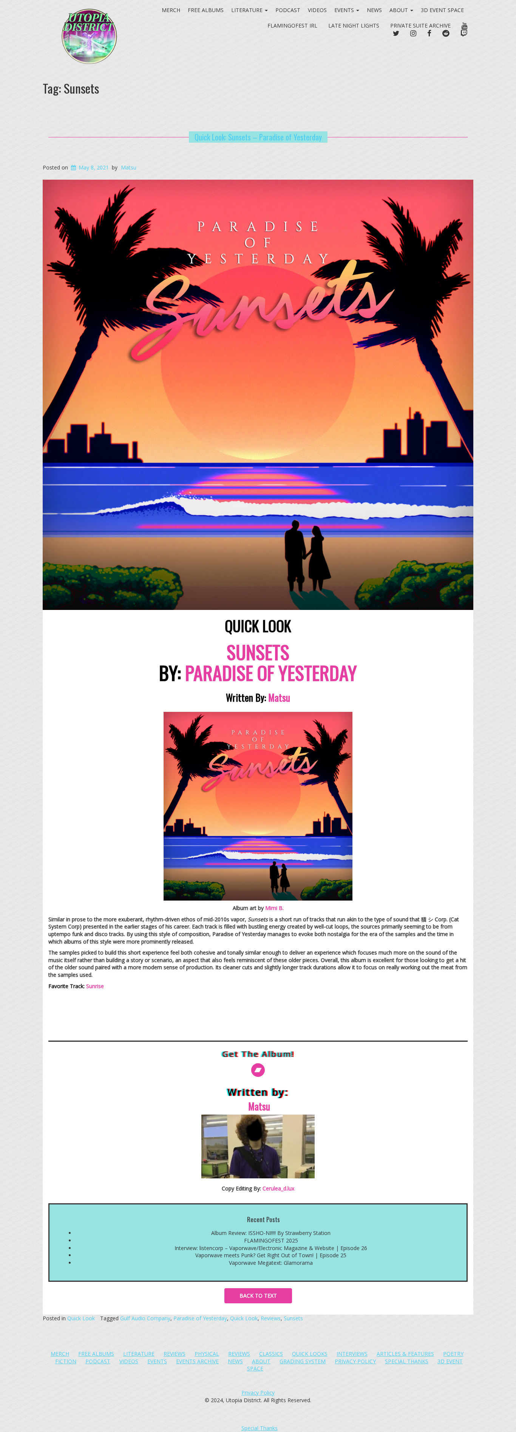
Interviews (352, 1353)
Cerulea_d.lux (278, 1188)
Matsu (128, 167)
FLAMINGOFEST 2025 (271, 1240)
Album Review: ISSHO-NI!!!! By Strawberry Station (271, 1232)
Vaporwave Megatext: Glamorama (271, 1262)
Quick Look (81, 1318)
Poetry (453, 1353)
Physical (207, 1353)
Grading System (303, 1361)
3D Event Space (442, 10)
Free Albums (96, 1353)
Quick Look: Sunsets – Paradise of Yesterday (258, 137)
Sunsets (293, 1318)
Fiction (65, 1361)
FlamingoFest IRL (292, 25)
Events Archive (197, 1361)
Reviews (271, 1318)
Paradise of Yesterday (200, 1318)
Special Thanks (406, 1361)
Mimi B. (274, 908)
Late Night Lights (353, 25)
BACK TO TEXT (258, 1295)
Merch (60, 1353)
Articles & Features (405, 1353)
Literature (138, 1353)
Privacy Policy (355, 1361)
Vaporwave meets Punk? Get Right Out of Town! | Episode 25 (270, 1255)
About (399, 10)
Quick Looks (310, 1353)
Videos (317, 10)
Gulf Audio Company (145, 1318)
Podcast (287, 10)
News (374, 10)
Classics (271, 1353)
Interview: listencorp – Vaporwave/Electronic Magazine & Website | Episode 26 (271, 1248)
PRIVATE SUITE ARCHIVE (420, 25)
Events (344, 10)
